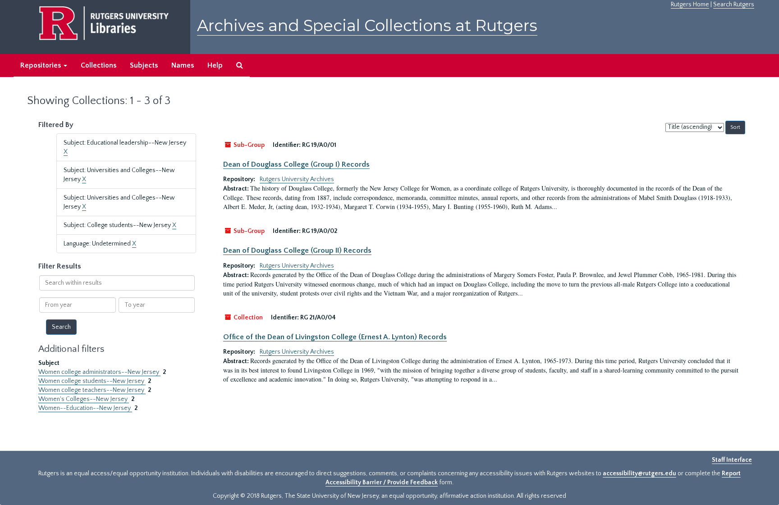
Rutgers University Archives (297, 179)
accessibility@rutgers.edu (639, 473)
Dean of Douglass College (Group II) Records (297, 250)
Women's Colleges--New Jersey (83, 399)
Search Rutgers (733, 4)
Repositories (41, 65)
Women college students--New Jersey (92, 381)
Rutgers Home (690, 4)
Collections (98, 65)
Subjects (144, 65)
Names (182, 65)
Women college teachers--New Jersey (92, 390)
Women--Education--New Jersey (85, 408)
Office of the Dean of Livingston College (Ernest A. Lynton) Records (335, 337)
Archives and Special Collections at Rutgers (367, 25)
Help (215, 65)
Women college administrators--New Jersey (99, 372)
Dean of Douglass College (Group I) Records (296, 164)
